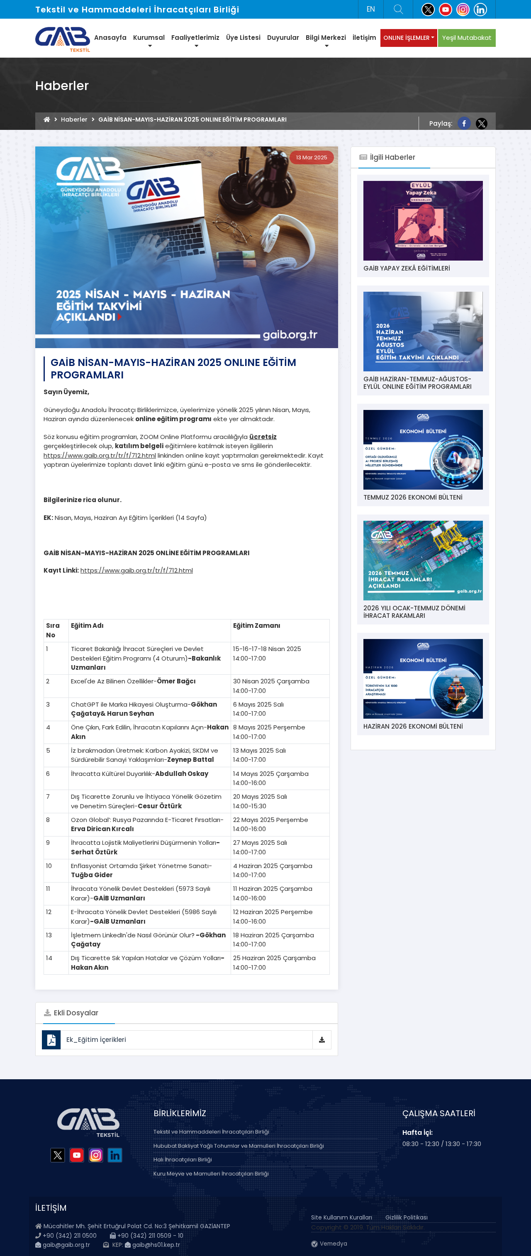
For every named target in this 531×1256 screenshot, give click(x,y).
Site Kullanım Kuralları (341, 1217)
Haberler (74, 119)
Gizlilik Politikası (406, 1217)
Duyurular (283, 37)
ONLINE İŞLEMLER (406, 38)
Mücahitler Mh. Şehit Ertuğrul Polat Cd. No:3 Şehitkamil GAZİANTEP (137, 1226)
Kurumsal (149, 37)
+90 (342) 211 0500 (70, 1236)
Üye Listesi (243, 37)
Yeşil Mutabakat (467, 37)
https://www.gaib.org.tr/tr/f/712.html (100, 455)
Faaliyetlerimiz (195, 37)
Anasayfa (110, 37)
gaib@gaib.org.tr (65, 1245)
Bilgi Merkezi (326, 37)
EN (371, 9)
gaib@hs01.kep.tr (155, 1245)
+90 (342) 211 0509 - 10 (149, 1236)
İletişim (364, 37)
